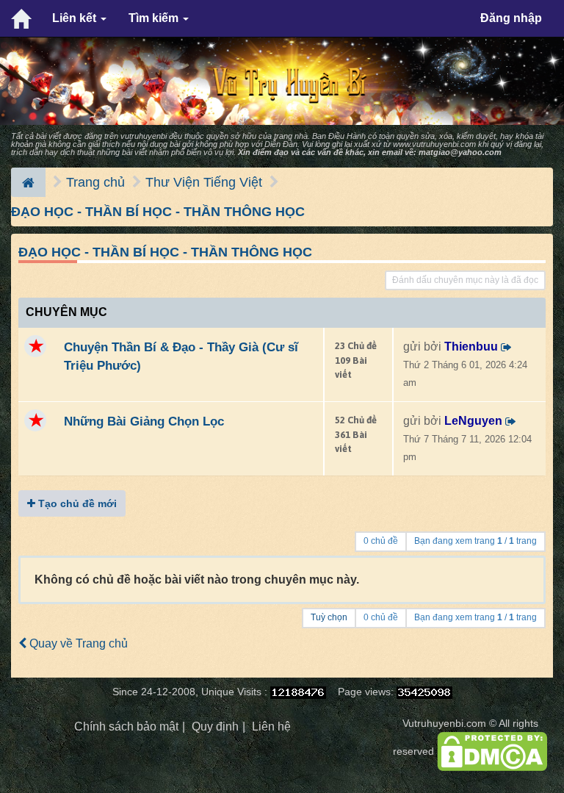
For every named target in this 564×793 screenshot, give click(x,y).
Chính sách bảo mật (126, 726)
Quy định (215, 726)
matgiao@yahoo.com (460, 152)
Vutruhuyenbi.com (444, 723)
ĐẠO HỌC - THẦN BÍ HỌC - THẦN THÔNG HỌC (158, 211)
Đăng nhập (511, 18)
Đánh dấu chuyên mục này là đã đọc (465, 280)
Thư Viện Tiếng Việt (203, 182)
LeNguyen (473, 421)
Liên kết (75, 18)
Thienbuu (471, 346)
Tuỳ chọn (329, 617)
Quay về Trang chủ (77, 643)
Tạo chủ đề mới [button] (76, 503)
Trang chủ (95, 182)
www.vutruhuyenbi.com (434, 144)
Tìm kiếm (155, 18)
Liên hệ (271, 726)
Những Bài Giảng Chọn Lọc (144, 421)
